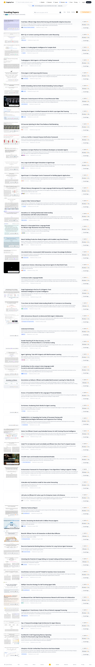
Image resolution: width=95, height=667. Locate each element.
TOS (18, 664)
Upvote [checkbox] (86, 21)
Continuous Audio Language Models (32, 278)
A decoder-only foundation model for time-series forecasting (39, 482)
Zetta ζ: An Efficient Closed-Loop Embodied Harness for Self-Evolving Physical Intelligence (48, 431)
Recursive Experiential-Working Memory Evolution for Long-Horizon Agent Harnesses (47, 546)
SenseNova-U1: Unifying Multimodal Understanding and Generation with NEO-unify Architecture (37, 214)
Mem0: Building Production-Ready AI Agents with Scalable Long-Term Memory (44, 239)
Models (42, 2)
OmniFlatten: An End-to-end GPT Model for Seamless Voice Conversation (43, 572)
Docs (71, 2)
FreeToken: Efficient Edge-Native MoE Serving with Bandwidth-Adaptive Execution (46, 22)
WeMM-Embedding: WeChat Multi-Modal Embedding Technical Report (42, 86)
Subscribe (60, 5)
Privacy (26, 664)
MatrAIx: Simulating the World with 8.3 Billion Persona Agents (39, 520)
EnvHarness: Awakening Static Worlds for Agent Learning (38, 405)
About (34, 664)
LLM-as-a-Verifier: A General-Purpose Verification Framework (39, 137)
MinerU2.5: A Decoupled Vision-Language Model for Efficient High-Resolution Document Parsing (35, 226)
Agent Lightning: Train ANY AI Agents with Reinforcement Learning (41, 354)
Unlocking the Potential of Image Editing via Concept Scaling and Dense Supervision (46, 559)
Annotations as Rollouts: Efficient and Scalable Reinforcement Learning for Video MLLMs (47, 380)
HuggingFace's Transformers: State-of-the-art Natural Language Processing (44, 610)
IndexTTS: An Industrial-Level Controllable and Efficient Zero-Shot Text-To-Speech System (48, 444)
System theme (9, 664)
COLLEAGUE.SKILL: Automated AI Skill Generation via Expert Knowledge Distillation (46, 252)
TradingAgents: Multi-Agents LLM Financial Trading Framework (40, 60)
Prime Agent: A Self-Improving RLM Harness (34, 73)
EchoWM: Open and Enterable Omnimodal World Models (37, 457)
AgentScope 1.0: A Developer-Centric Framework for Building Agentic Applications (45, 175)
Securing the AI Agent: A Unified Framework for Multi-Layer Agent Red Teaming (45, 111)
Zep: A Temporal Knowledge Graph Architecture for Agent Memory (41, 623)
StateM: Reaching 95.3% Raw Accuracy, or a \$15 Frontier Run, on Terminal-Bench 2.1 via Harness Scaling (38, 341)
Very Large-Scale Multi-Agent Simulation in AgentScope (38, 162)
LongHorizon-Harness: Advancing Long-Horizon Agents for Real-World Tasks (44, 265)
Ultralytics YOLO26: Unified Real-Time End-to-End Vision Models (40, 648)
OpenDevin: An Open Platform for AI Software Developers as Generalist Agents (44, 150)
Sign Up (88, 2)
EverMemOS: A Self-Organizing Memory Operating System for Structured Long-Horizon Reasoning (36, 636)
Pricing (75, 2)
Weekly (68, 12)
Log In (83, 2)
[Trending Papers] (77, 12)
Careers (42, 664)
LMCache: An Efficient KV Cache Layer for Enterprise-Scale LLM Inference (43, 495)
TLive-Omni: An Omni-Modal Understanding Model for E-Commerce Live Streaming (46, 303)
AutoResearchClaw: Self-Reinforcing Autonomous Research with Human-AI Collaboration (48, 597)
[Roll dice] (60, 12)
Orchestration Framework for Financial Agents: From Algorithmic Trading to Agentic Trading (48, 469)
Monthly (73, 12)
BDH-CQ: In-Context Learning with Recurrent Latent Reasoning (40, 34)
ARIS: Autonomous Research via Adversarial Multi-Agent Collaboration (42, 316)
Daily (65, 12)
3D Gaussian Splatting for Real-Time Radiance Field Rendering (39, 124)
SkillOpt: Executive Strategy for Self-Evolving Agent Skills (38, 584)
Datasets (49, 2)
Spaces (56, 2)
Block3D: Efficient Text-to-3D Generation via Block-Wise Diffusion (40, 533)
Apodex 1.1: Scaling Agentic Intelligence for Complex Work (38, 47)
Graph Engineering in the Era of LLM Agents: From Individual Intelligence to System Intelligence (36, 290)
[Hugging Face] (50, 665)
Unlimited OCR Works (27, 329)
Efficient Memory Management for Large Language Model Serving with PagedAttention (47, 188)
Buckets (64, 2)
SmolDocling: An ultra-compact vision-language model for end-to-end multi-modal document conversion (37, 367)
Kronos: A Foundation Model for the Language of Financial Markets (41, 393)
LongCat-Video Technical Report (31, 201)
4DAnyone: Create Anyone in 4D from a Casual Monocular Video (40, 98)
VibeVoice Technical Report (29, 508)
